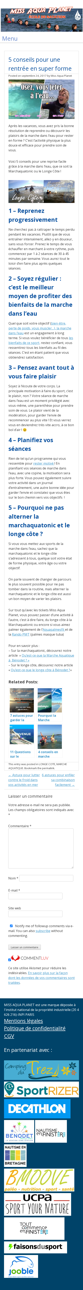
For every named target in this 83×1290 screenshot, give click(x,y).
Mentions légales (23, 1020)
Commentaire (19, 826)
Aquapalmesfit (54, 629)
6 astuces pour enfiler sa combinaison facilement (58, 780)
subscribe (43, 931)
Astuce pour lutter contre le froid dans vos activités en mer (24, 780)
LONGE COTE (47, 764)
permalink (48, 768)
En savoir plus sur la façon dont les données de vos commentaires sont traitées (41, 978)
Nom (13, 878)
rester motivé (43, 463)
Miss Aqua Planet (61, 76)
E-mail (14, 890)
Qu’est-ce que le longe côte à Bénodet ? (40, 670)
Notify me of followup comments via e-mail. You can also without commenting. (41, 931)
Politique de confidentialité (34, 1028)
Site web (14, 908)
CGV (9, 1035)
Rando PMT (21, 634)
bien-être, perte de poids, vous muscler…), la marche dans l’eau (39, 328)
